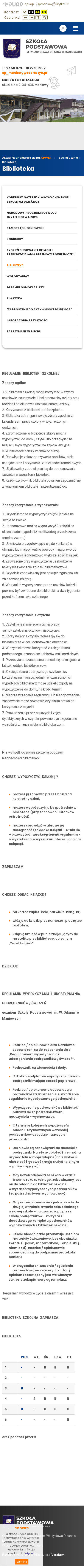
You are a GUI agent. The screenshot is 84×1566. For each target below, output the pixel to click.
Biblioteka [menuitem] (15, 265)
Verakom (58, 1555)
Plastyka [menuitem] (14, 298)
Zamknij (21, 1561)
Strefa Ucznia (68, 158)
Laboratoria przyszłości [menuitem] (27, 320)
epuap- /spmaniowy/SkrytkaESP (46, 4)
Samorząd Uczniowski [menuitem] (25, 228)
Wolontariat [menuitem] (18, 276)
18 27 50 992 (35, 68)
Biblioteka (9, 162)
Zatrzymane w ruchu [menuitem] (24, 331)
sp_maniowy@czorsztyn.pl (24, 73)
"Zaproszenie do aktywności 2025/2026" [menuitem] (39, 309)
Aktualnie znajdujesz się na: (26, 158)
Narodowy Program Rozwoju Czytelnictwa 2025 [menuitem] (32, 215)
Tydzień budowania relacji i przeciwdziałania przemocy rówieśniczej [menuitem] (40, 252)
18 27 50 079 (12, 68)
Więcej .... (30, 1553)
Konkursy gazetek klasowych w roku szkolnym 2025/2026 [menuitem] (38, 199)
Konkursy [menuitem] (15, 239)
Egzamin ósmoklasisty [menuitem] (25, 287)
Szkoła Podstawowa (46, 44)
